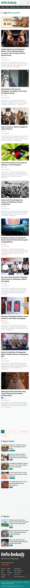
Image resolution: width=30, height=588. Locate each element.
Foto (8, 574)
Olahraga (12, 7)
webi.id (21, 586)
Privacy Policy (17, 572)
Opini (8, 570)
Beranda (3, 568)
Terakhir (4, 435)
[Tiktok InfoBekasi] (4, 565)
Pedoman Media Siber (19, 576)
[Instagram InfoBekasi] (2, 565)
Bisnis (7, 7)
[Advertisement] (15, 420)
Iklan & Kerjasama (18, 570)
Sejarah (18, 7)
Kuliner (24, 7)
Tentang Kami (17, 568)
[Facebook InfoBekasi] (7, 565)
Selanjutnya (24, 431)
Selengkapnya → (18, 66)
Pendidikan (9, 572)
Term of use (17, 574)
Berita (3, 7)
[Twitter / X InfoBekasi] (9, 565)
